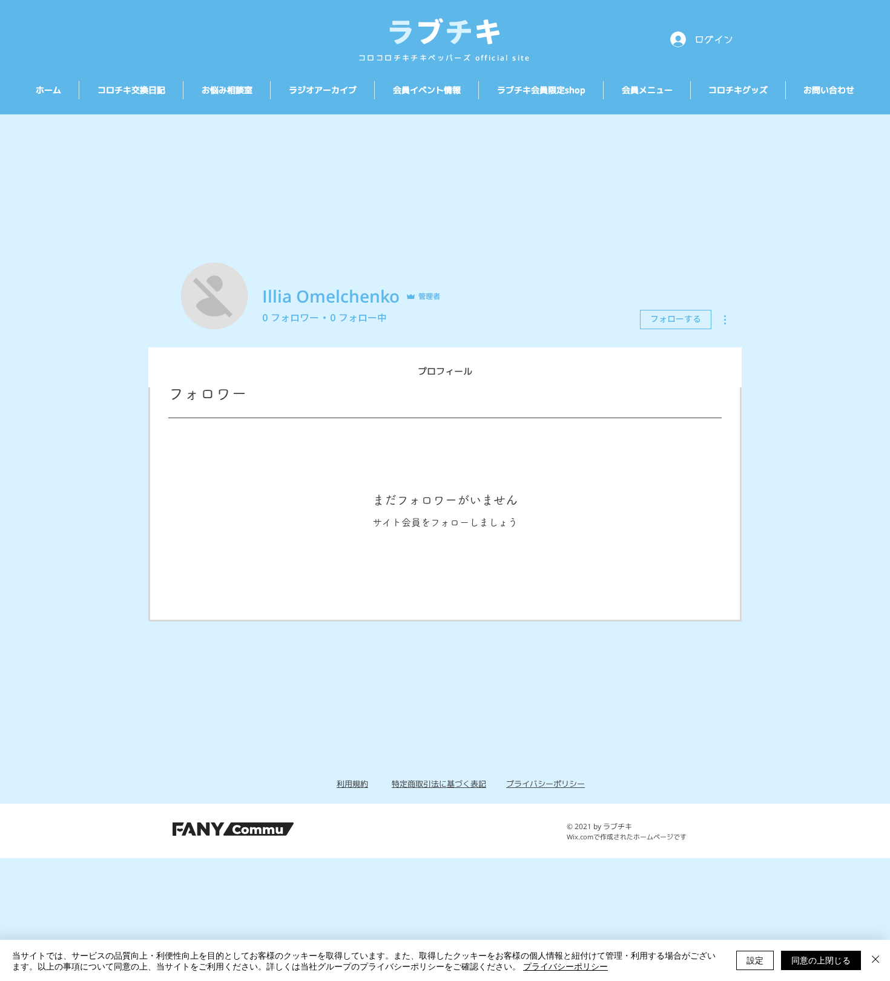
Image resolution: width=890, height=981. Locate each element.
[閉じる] (875, 960)
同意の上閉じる (821, 960)
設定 (755, 960)
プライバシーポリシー (565, 966)
